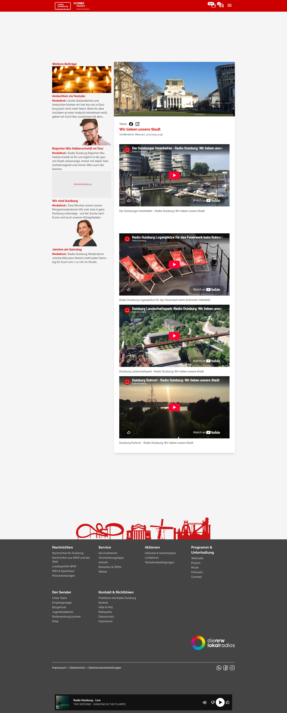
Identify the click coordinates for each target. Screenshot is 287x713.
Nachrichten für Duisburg (68, 553)
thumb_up (228, 702)
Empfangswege (62, 602)
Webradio (197, 558)
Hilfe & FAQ (105, 607)
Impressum (105, 621)
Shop (55, 621)
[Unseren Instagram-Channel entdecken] (232, 667)
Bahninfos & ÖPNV (109, 567)
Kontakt (103, 602)
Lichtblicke (152, 557)
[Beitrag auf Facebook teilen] (131, 124)
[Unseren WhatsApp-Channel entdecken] (219, 667)
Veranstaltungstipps (111, 557)
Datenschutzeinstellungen (105, 667)
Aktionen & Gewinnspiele (160, 553)
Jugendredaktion (62, 612)
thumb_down (213, 702)
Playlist (195, 562)
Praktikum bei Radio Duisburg (117, 598)
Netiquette (105, 612)
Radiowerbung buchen (66, 616)
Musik (195, 567)
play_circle (220, 702)
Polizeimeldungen (63, 575)
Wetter (102, 571)
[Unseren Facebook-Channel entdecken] (225, 667)
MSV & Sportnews (63, 571)
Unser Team (59, 598)
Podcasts (197, 572)
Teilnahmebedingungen (159, 562)
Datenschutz (106, 616)
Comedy (196, 576)
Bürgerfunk (59, 607)
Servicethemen (107, 553)
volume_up (204, 702)
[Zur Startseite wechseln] (63, 6)
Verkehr (103, 562)
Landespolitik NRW (64, 566)
